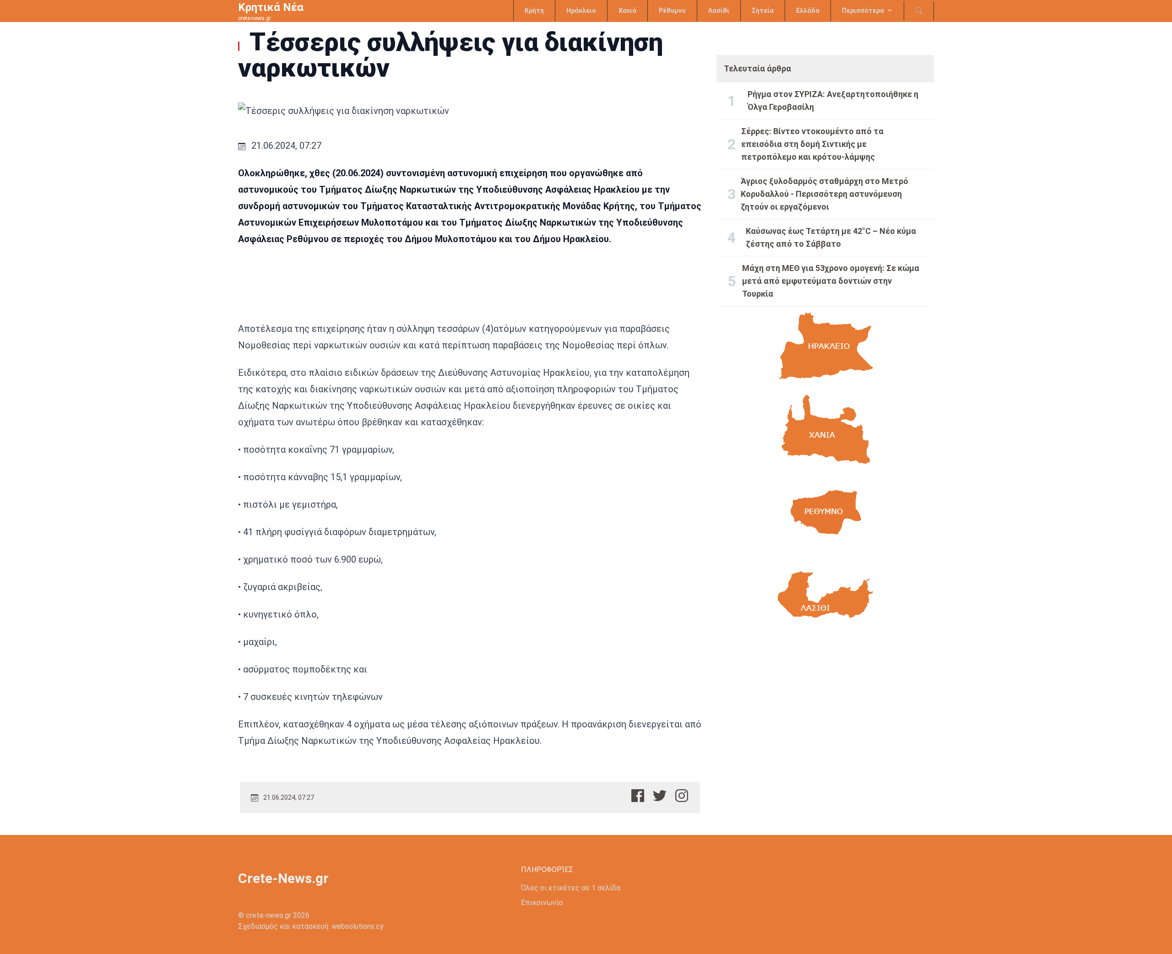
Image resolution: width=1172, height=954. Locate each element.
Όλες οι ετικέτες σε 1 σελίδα (570, 888)
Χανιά (627, 10)
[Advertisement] (825, 722)
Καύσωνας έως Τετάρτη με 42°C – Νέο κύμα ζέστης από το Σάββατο (831, 237)
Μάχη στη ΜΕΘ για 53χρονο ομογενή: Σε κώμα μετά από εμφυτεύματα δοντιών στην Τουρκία (830, 280)
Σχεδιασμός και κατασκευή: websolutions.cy (311, 926)
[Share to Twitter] (659, 795)
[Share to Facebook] (637, 795)
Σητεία (763, 10)
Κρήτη (534, 10)
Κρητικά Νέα (271, 7)
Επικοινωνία (542, 902)
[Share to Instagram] (681, 795)
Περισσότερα (863, 10)
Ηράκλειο (581, 10)
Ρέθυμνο (672, 10)
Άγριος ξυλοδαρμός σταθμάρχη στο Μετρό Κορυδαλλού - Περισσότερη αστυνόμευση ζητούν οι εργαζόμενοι (824, 193)
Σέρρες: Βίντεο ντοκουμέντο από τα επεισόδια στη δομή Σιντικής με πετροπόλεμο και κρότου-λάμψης (812, 144)
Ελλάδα (807, 10)
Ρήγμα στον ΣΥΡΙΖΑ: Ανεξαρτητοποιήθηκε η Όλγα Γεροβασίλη (833, 100)
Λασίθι (718, 10)
